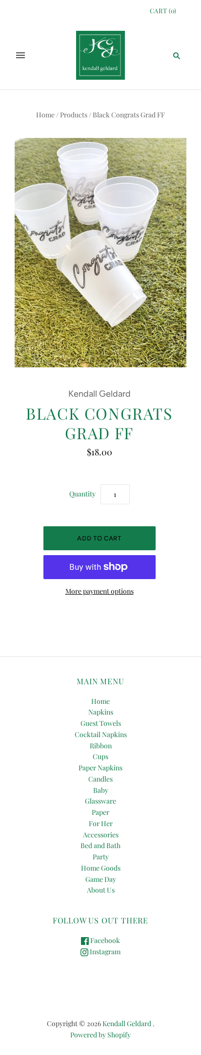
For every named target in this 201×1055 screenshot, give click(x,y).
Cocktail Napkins (101, 734)
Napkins (100, 712)
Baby (100, 790)
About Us (101, 890)
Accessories (101, 834)
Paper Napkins (100, 767)
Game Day (100, 879)
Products (73, 114)
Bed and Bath (100, 845)
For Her (101, 823)
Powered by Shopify (100, 1034)
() (163, 10)
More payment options (99, 591)
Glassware (100, 801)
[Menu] (20, 55)
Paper (100, 812)
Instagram (104, 951)
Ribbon (101, 745)
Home (45, 114)
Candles (100, 779)
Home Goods (101, 868)
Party (101, 856)
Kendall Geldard (99, 393)
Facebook (104, 940)
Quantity (82, 493)
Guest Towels (100, 723)
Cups (100, 756)
